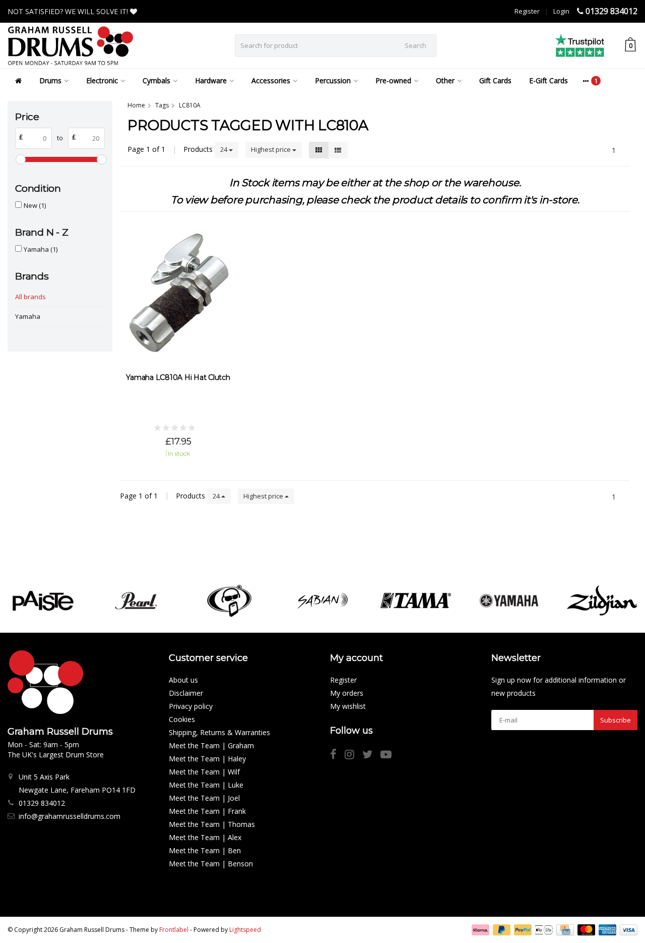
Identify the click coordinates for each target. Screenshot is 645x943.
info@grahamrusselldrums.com (69, 816)
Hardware (211, 80)
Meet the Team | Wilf (204, 771)
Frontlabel (173, 929)
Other (445, 80)
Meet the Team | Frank (207, 811)
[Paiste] (43, 601)
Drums (50, 80)
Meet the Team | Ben (205, 850)
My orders (346, 693)
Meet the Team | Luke (206, 785)
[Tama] (415, 601)
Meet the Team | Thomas (212, 824)
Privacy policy (191, 706)
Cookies (182, 719)
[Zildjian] (602, 601)
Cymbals (156, 80)
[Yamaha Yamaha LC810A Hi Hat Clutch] (178, 293)
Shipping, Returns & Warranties (219, 732)
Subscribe (615, 720)
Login (561, 11)
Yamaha (40, 249)
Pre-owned (393, 80)
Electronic (102, 80)
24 (224, 149)
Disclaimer (186, 693)
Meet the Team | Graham (211, 745)
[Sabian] (322, 601)
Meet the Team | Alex (205, 837)
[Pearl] (136, 601)
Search (415, 45)
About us (183, 680)
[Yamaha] (509, 601)
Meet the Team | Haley (207, 758)
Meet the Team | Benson (211, 863)
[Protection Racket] (229, 601)
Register (527, 11)
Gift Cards (495, 80)
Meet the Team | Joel (204, 798)
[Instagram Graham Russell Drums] (353, 755)
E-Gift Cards (548, 80)
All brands (30, 296)
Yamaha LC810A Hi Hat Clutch (178, 377)
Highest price (271, 149)
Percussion (333, 80)
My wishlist (348, 706)
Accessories (270, 80)
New (35, 205)
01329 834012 (611, 11)
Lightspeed (245, 929)
